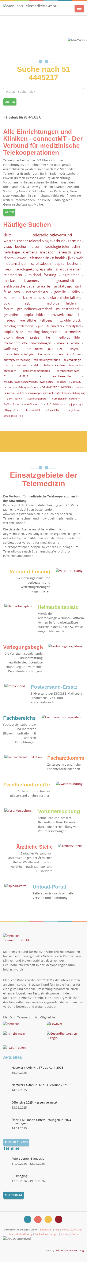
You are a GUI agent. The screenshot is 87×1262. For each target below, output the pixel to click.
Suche (75, 1234)
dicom (36, 246)
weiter (9, 212)
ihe (47, 337)
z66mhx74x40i (32, 410)
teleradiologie (72, 360)
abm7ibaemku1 (33, 404)
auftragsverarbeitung (17, 360)
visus (8, 246)
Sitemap (65, 1234)
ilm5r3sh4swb (54, 404)
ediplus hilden (34, 315)
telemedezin (39, 257)
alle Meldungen (16, 1142)
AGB (57, 1229)
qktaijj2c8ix (10, 415)
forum (77, 354)
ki (79, 315)
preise (34, 337)
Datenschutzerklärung (20, 1234)
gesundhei (11, 315)
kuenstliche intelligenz (35, 320)
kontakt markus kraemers (24, 297)
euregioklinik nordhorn (66, 398)
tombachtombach (68, 371)
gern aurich (14, 398)
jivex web (75, 257)
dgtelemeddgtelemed (36, 371)
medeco (9, 320)
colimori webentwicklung (69, 1250)
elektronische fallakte (64, 297)
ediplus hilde (13, 332)
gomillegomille (62, 376)
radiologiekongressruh (44, 332)
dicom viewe (14, 337)
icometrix (44, 354)
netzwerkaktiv (37, 292)
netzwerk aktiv (61, 315)
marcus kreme (68, 343)
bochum (22, 246)
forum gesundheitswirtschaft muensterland (41, 309)
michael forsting (42, 275)
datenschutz (16, 263)
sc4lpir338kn (52, 410)
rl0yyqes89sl (11, 410)
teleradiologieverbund (52, 234)
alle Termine (14, 1195)
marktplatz (73, 326)
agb (27, 303)
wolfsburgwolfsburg (26, 387)
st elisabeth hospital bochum (56, 263)
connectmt (61, 354)
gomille (60, 292)
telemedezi (73, 332)
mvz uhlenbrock (69, 320)
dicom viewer (15, 257)
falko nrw (12, 292)
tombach (75, 365)
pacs (78, 252)
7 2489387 (75, 382)
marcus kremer (68, 269)
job (21, 415)
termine (75, 240)
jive (40, 326)
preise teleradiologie (19, 354)
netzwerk (23, 365)
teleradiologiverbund (47, 360)
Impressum (46, 1229)
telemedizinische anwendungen (27, 343)
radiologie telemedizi (19, 326)
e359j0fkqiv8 (72, 410)
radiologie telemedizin (63, 246)
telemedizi (54, 326)
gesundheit (65, 280)
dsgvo (74, 349)
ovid (7, 303)
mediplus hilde (68, 337)
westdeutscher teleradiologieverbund (34, 240)
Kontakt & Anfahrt (72, 1229)
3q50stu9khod (12, 404)
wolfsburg (11, 349)
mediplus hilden (60, 303)
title (7, 235)
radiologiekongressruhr (34, 269)
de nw (7, 387)
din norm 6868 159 (44, 349)
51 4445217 (16, 376)
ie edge (61, 382)
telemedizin (13, 275)
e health (58, 257)
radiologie (12, 252)
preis (78, 387)
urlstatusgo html (67, 286)
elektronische (42, 365)
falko (76, 292)
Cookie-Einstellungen (46, 1234)
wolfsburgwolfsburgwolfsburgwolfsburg (28, 382)
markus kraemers (21, 280)
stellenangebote (36, 398)
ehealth (64, 252)
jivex (7, 269)
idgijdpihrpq (74, 404)
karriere (60, 365)
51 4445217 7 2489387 (56, 387)
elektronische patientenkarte (27, 286)
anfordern (10, 371)
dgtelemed (71, 275)
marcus (8, 365)
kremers (30, 252)
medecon (48, 252)
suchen (10, 102)
